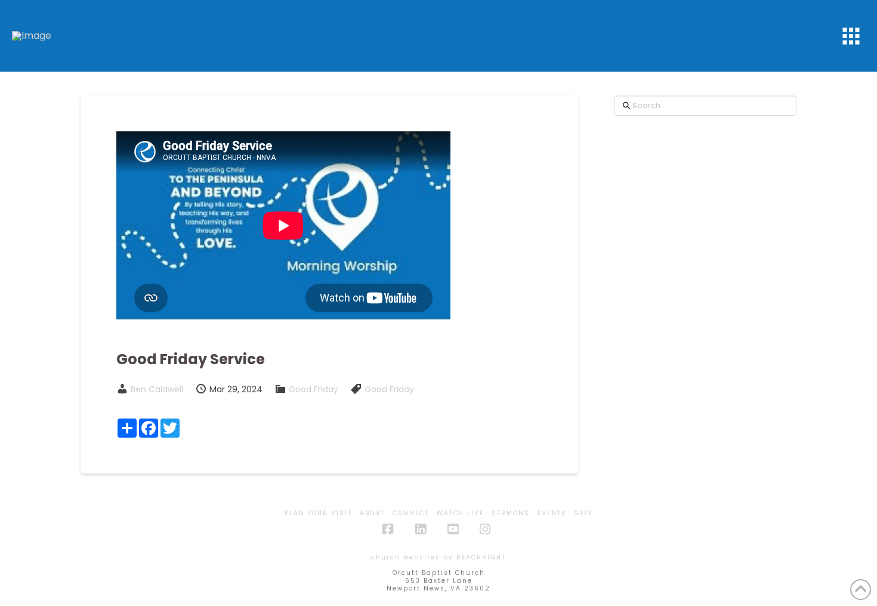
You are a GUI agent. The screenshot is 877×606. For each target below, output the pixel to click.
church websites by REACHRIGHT (438, 557)
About (372, 513)
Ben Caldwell (157, 389)
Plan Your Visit (318, 513)
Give (584, 513)
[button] (850, 35)
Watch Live (460, 513)
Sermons (511, 513)
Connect (411, 513)
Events (552, 513)
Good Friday (313, 389)
